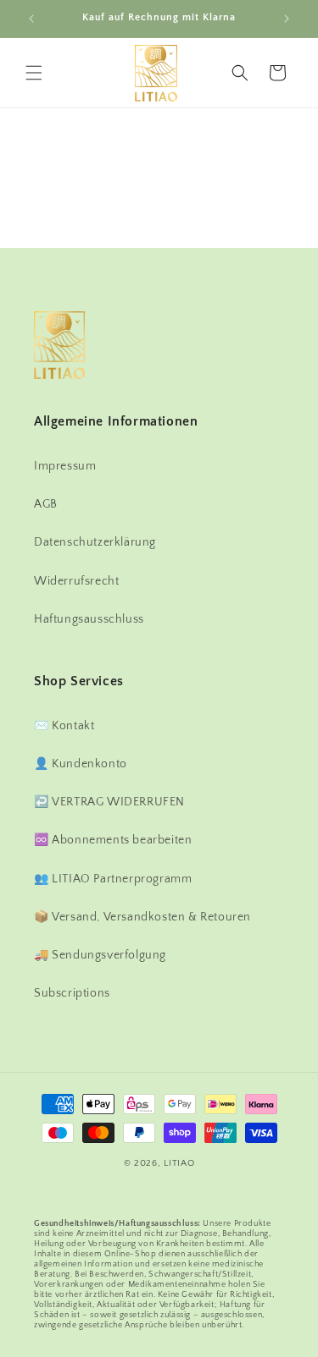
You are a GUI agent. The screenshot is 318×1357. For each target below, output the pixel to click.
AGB (46, 504)
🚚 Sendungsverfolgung (100, 955)
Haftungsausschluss (89, 619)
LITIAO (179, 1163)
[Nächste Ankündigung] (286, 18)
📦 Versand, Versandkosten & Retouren (142, 917)
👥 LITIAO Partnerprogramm (113, 879)
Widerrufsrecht (76, 581)
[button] (34, 72)
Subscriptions (72, 993)
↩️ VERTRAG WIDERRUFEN (109, 802)
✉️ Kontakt (64, 726)
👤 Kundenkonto (80, 764)
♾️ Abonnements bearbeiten (113, 840)
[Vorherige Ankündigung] (31, 18)
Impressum (65, 466)
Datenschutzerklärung (95, 542)
